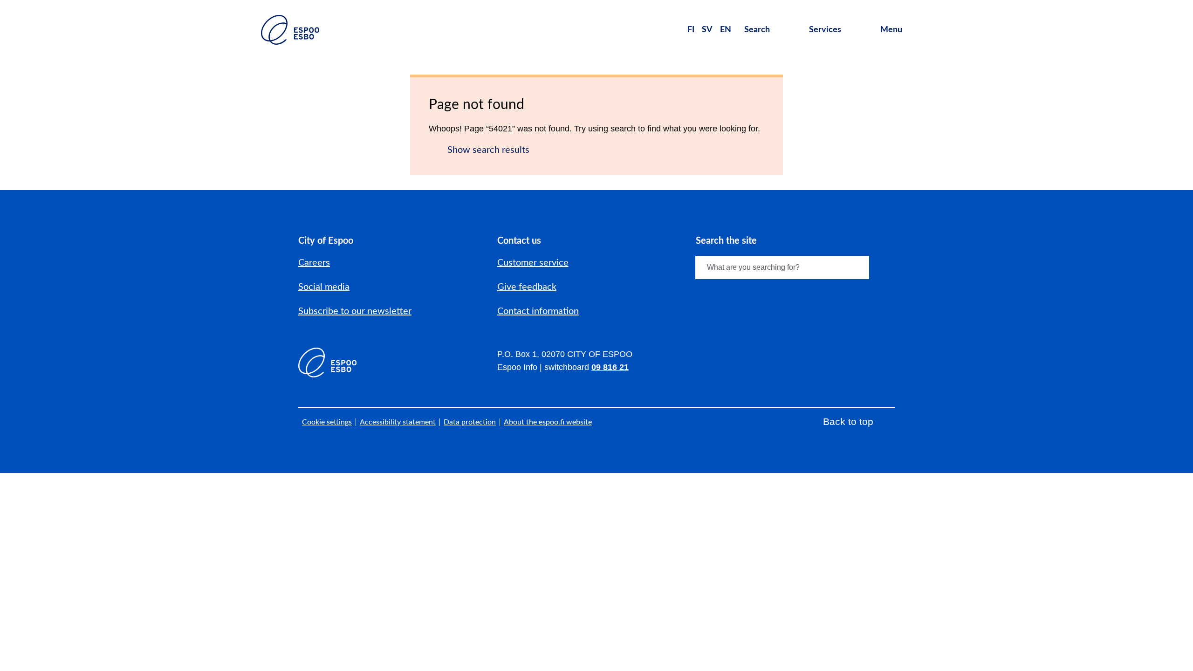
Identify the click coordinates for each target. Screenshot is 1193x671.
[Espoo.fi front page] (290, 30)
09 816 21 (610, 367)
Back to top (848, 421)
